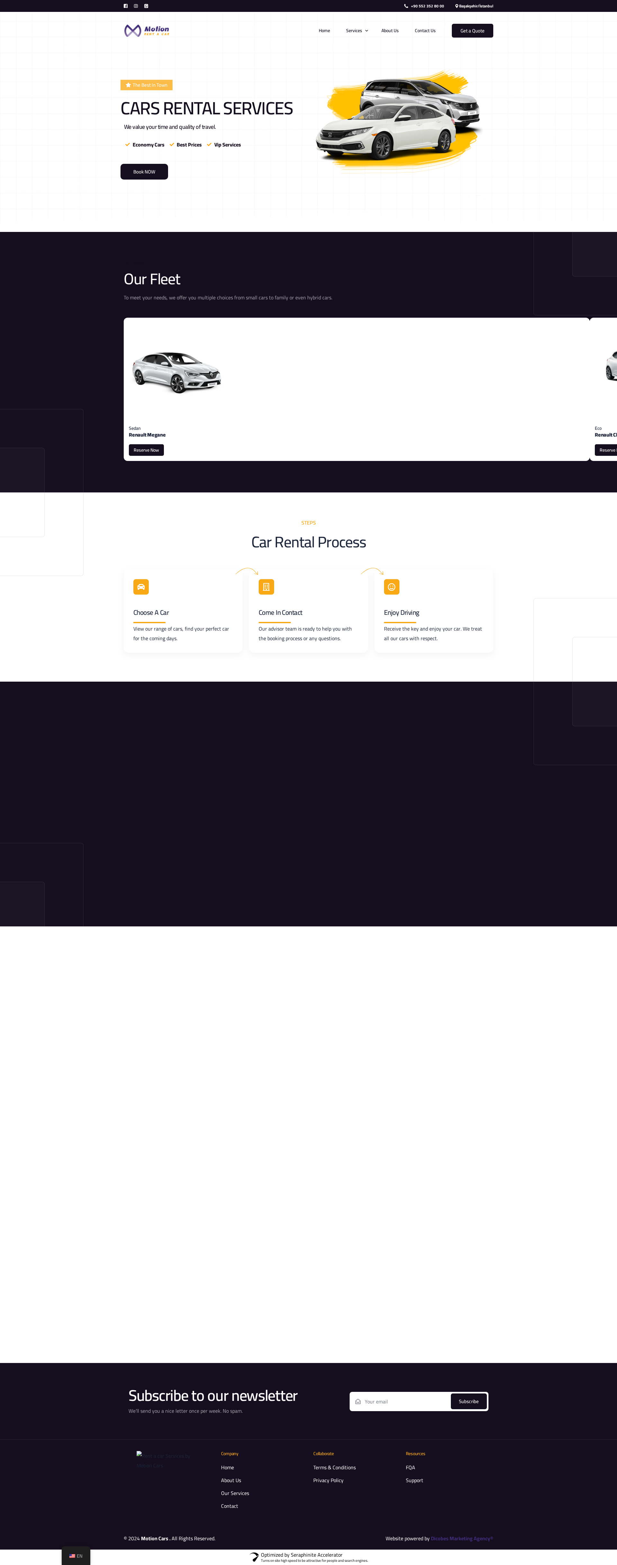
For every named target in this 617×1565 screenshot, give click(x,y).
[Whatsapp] (146, 5)
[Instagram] (136, 5)
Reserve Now (146, 450)
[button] (147, 85)
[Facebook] (127, 5)
